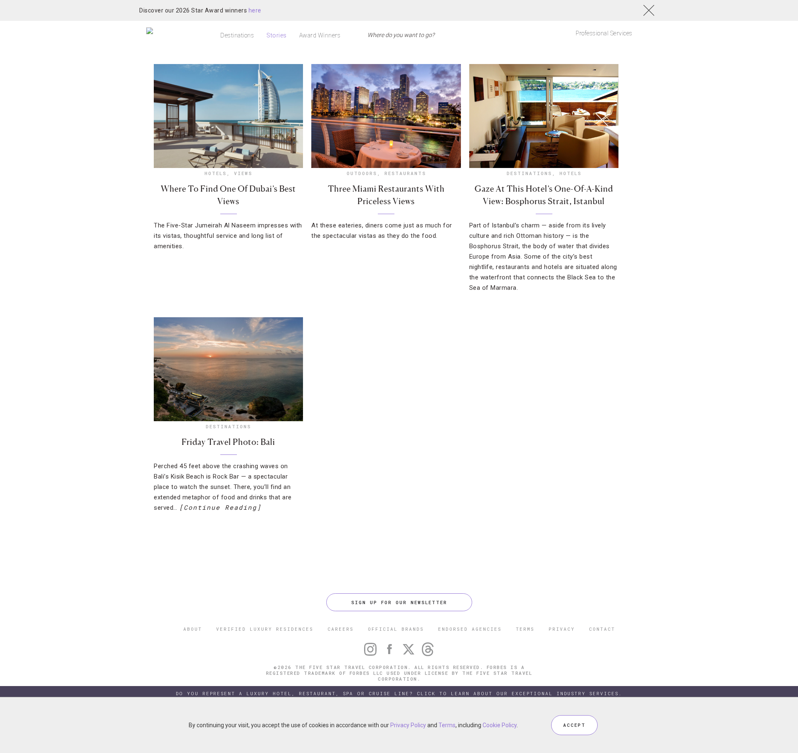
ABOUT (192, 629)
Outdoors (362, 173)
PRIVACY (562, 629)
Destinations (237, 35)
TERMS (525, 629)
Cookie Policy (500, 725)
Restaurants (405, 173)
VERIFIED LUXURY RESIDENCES (264, 629)
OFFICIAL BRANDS (396, 629)
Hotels (215, 173)
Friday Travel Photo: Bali (228, 442)
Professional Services (604, 33)
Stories (276, 35)
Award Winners (320, 35)
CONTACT (602, 629)
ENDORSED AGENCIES (470, 629)
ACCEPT (574, 725)
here (255, 10)
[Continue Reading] (220, 507)
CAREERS (341, 629)
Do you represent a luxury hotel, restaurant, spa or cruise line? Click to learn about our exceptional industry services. (399, 693)
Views (243, 173)
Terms (447, 725)
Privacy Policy (408, 725)
